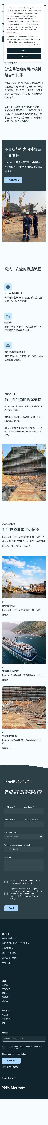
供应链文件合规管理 (9, 958)
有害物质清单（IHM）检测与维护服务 (15, 943)
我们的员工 (6, 989)
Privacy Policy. (20, 1054)
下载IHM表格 (7, 963)
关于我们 (5, 985)
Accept (24, 50)
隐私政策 (5, 997)
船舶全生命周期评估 (9, 953)
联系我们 (5, 1015)
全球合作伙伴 (7, 1019)
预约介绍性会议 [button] (13, 180)
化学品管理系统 (7, 948)
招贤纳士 (5, 993)
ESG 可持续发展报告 (9, 938)
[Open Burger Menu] (44, 5)
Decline (24, 56)
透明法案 (5, 1001)
